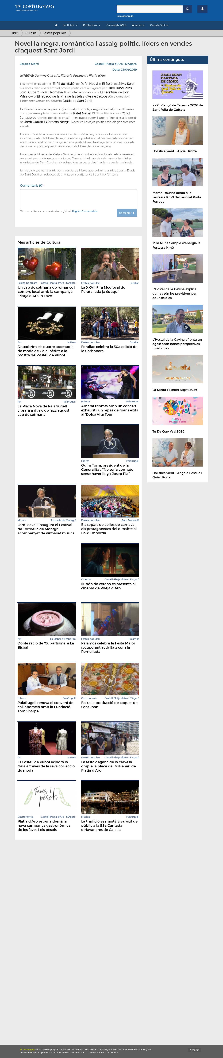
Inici (15, 33)
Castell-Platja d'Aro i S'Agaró (116, 64)
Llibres (85, 461)
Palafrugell (69, 401)
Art (19, 342)
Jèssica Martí (29, 64)
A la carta (138, 25)
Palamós (134, 638)
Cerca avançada (125, 16)
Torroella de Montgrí (63, 520)
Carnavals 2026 (116, 25)
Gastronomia (89, 698)
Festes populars (54, 33)
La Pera (71, 342)
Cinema (86, 579)
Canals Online (159, 25)
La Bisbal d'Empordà (63, 638)
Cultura (31, 33)
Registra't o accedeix (85, 211)
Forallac (134, 283)
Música (85, 401)
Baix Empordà (130, 520)
